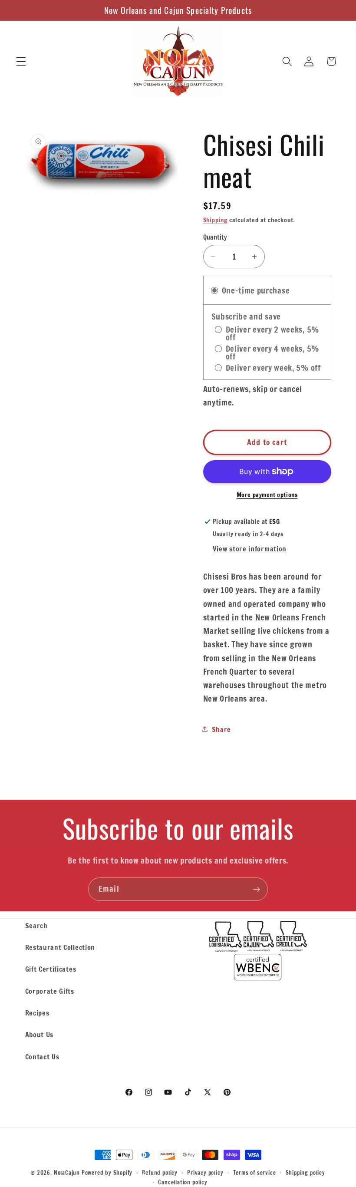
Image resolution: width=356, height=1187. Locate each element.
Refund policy (159, 1173)
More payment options (267, 495)
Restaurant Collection (60, 947)
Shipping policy (305, 1173)
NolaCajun (67, 1173)
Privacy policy (205, 1173)
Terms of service (254, 1173)
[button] (21, 61)
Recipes (37, 1013)
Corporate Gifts (49, 991)
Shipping (215, 220)
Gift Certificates (50, 969)
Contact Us (42, 1057)
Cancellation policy (182, 1182)
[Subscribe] (256, 889)
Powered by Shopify (107, 1173)
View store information (250, 549)
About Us (39, 1034)
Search (36, 925)
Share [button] (221, 729)
